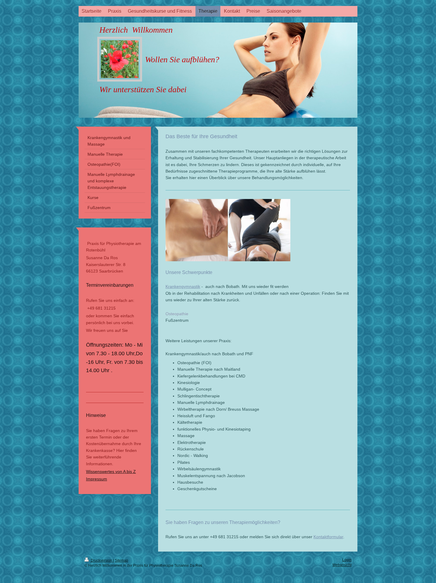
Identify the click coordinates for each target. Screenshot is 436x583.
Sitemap (121, 560)
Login (346, 560)
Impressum (96, 479)
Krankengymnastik (183, 286)
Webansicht (341, 565)
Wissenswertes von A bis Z (111, 471)
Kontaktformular (328, 536)
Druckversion (101, 560)
